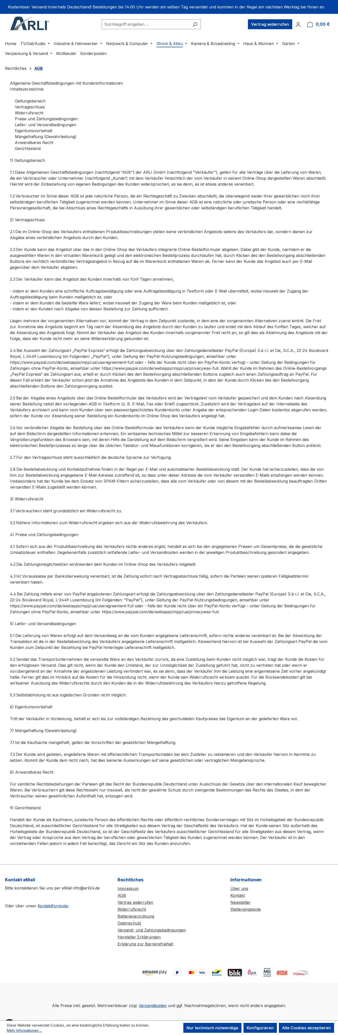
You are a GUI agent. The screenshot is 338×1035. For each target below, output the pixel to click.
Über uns (239, 888)
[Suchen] (195, 24)
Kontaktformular (53, 905)
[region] (169, 7)
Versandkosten (153, 1005)
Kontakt (237, 895)
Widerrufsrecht (132, 909)
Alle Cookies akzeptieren (306, 1027)
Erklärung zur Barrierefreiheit (145, 943)
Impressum (128, 888)
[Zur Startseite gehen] (29, 23)
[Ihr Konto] (298, 24)
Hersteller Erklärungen (139, 937)
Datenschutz (129, 923)
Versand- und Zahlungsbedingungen (152, 930)
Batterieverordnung (136, 916)
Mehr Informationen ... (24, 1030)
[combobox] (145, 24)
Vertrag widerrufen (270, 24)
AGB (122, 895)
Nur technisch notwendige (212, 1027)
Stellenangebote (245, 909)
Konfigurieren (260, 1027)
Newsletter (240, 902)
